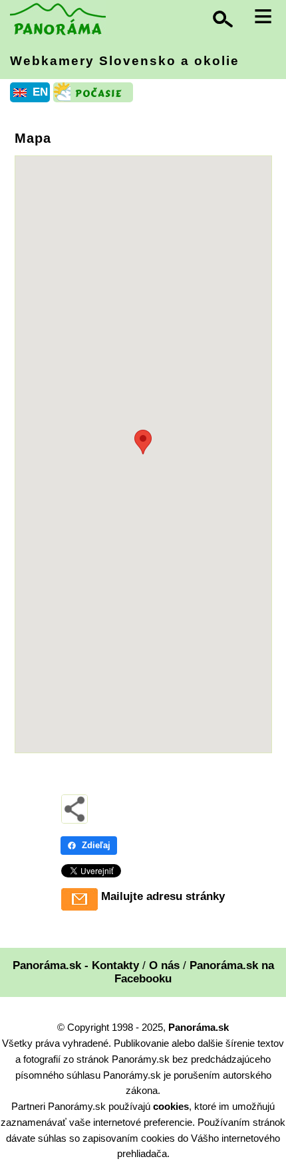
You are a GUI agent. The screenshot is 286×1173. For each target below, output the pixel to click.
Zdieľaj (96, 845)
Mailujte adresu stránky (163, 896)
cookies (171, 1106)
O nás (164, 965)
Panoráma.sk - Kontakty (76, 965)
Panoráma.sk (198, 1027)
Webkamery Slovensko (124, 61)
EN (40, 92)
